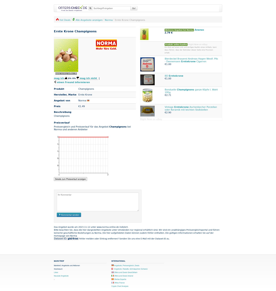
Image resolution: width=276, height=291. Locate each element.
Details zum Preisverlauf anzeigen (70, 179)
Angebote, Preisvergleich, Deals (126, 265)
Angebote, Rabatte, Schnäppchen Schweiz (131, 269)
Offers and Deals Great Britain (125, 272)
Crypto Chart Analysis (119, 286)
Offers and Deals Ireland (123, 275)
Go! (134, 8)
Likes (56, 272)
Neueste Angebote (61, 275)
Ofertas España (120, 279)
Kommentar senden (70, 214)
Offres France (119, 282)
